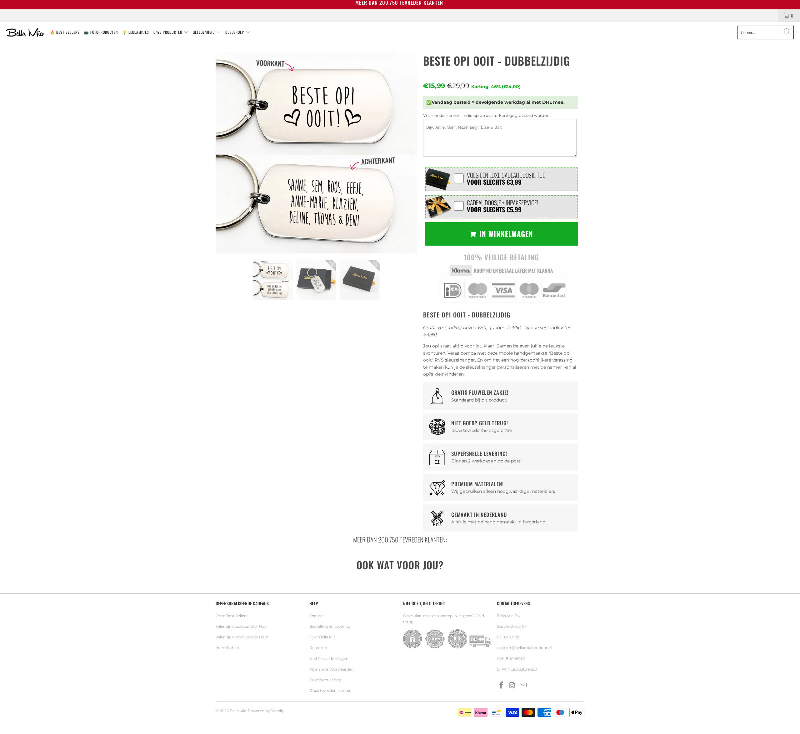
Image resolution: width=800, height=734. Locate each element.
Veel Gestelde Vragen (328, 658)
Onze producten (168, 32)
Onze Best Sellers (232, 615)
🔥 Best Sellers (65, 32)
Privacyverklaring (325, 679)
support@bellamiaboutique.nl (524, 647)
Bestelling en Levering (329, 626)
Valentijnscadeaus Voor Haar (242, 626)
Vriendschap (227, 647)
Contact (316, 615)
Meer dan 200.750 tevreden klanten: (400, 539)
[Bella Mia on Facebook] (501, 686)
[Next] (411, 152)
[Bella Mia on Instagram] (512, 686)
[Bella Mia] (25, 32)
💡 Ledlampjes (135, 32)
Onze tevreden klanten (330, 690)
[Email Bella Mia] (523, 686)
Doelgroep (235, 32)
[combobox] (766, 32)
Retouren (318, 647)
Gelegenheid (204, 32)
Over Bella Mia (322, 637)
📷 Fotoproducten (101, 32)
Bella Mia (238, 710)
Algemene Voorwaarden (331, 669)
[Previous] (221, 152)
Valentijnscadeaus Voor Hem (242, 637)
